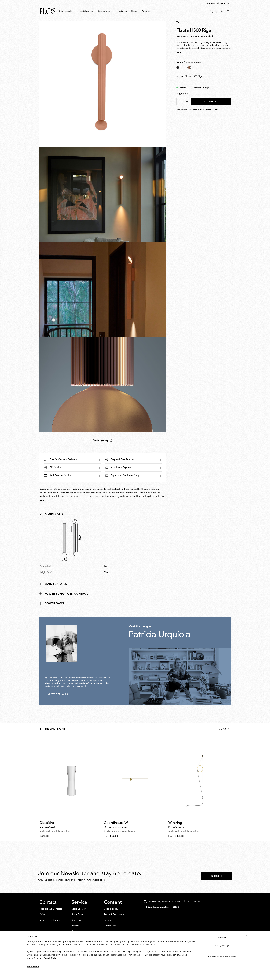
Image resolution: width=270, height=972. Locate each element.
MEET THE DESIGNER (57, 694)
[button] (218, 3)
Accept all (222, 938)
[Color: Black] (177, 67)
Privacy (107, 920)
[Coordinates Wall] (135, 777)
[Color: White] (183, 67)
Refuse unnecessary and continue (222, 957)
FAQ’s (42, 914)
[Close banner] (247, 935)
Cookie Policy (50, 958)
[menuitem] (67, 11)
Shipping (76, 920)
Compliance (110, 926)
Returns (75, 926)
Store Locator (79, 909)
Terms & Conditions (114, 914)
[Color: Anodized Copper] (189, 67)
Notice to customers (49, 920)
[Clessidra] (70, 777)
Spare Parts (77, 914)
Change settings (222, 945)
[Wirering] (199, 777)
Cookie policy (111, 909)
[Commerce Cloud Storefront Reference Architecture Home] (47, 11)
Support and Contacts (50, 909)
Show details (33, 966)
